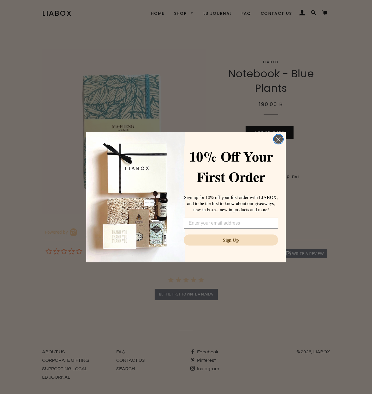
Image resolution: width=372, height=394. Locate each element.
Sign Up (231, 240)
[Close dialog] (278, 139)
